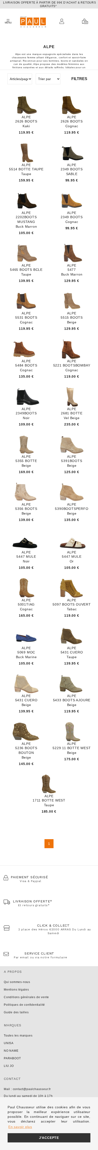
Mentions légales (16, 989)
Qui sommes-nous (17, 982)
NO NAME (11, 1050)
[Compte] (63, 21)
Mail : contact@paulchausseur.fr (27, 1089)
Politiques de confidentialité (24, 1004)
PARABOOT (12, 1058)
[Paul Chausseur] (32, 21)
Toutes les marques (18, 1035)
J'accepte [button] (49, 1138)
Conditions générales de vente (26, 997)
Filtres (79, 79)
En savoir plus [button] (20, 1127)
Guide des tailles (16, 1012)
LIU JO (9, 1066)
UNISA (9, 1043)
